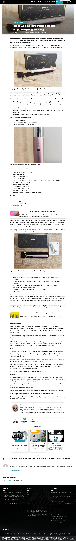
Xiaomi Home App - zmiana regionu (57, 518)
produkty (28, 496)
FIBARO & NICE (13, 534)
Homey (31, 534)
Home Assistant (26, 534)
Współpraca (59, 2)
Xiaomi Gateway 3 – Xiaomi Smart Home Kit (58, 525)
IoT (16, 533)
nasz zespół (29, 501)
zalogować (9, 480)
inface (31, 32)
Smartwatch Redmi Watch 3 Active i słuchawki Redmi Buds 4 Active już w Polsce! (20, 445)
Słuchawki (24, 533)
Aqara (5, 534)
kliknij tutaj (38, 337)
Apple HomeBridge (59, 533)
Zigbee (38, 515)
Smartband (29, 533)
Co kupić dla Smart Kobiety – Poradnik (42, 313)
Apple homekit (33, 511)
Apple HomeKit (67, 533)
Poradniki (39, 2)
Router (39, 533)
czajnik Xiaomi (39, 511)
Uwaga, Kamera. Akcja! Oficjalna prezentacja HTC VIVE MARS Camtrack (61, 504)
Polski (63, 0)
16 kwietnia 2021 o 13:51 (69, 464)
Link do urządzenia (20, 398)
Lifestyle (17, 441)
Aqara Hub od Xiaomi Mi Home (56, 510)
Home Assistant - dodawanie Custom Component (59, 516)
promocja (39, 32)
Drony (5, 533)
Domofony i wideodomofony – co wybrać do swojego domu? (61, 493)
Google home (29, 510)
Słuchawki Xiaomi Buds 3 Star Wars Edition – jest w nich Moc (55, 444)
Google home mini (43, 508)
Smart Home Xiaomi (54, 507)
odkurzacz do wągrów (35, 32)
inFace (12, 92)
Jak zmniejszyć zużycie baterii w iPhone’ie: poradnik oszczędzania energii (60, 497)
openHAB (43, 534)
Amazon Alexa (49, 533)
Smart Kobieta (22, 22)
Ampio (54, 533)
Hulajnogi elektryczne (11, 533)
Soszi (20, 405)
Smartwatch (23, 441)
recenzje (28, 494)
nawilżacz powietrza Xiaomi (39, 512)
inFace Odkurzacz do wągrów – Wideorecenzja (42, 211)
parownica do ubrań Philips (39, 514)
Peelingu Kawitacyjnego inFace (23, 298)
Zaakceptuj (72, 538)
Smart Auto (43, 533)
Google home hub (36, 510)
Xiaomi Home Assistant (55, 514)
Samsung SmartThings (55, 534)
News (20, 441)
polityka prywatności (30, 505)
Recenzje (33, 2)
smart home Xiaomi (36, 508)
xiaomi (42, 32)
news (28, 492)
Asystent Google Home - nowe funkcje (58, 512)
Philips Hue (48, 534)
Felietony (45, 2)
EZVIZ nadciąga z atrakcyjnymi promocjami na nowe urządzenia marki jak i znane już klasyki (38, 445)
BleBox (8, 534)
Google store (42, 510)
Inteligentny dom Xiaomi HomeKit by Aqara (58, 520)
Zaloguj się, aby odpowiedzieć (16, 470)
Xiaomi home (34, 515)
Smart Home (52, 2)
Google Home (19, 534)
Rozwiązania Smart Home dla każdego (57, 522)
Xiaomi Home (62, 534)
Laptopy (19, 533)
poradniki (28, 498)
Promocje (14, 22)
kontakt (28, 503)
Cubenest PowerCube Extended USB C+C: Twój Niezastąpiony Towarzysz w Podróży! (59, 501)
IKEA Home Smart (37, 534)
